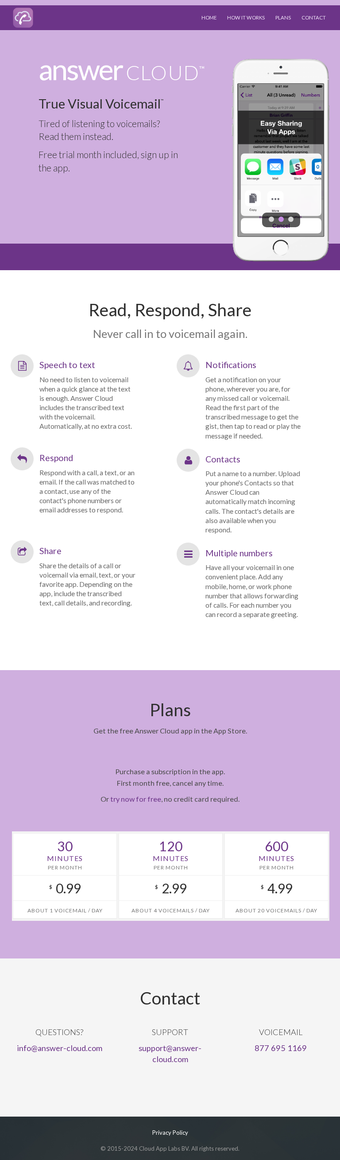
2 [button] (281, 219)
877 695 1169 (281, 1048)
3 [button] (291, 219)
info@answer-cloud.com (59, 1048)
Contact (313, 17)
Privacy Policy (170, 1132)
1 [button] (271, 219)
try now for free (135, 799)
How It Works (246, 17)
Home (208, 17)
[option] (281, 160)
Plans (283, 17)
